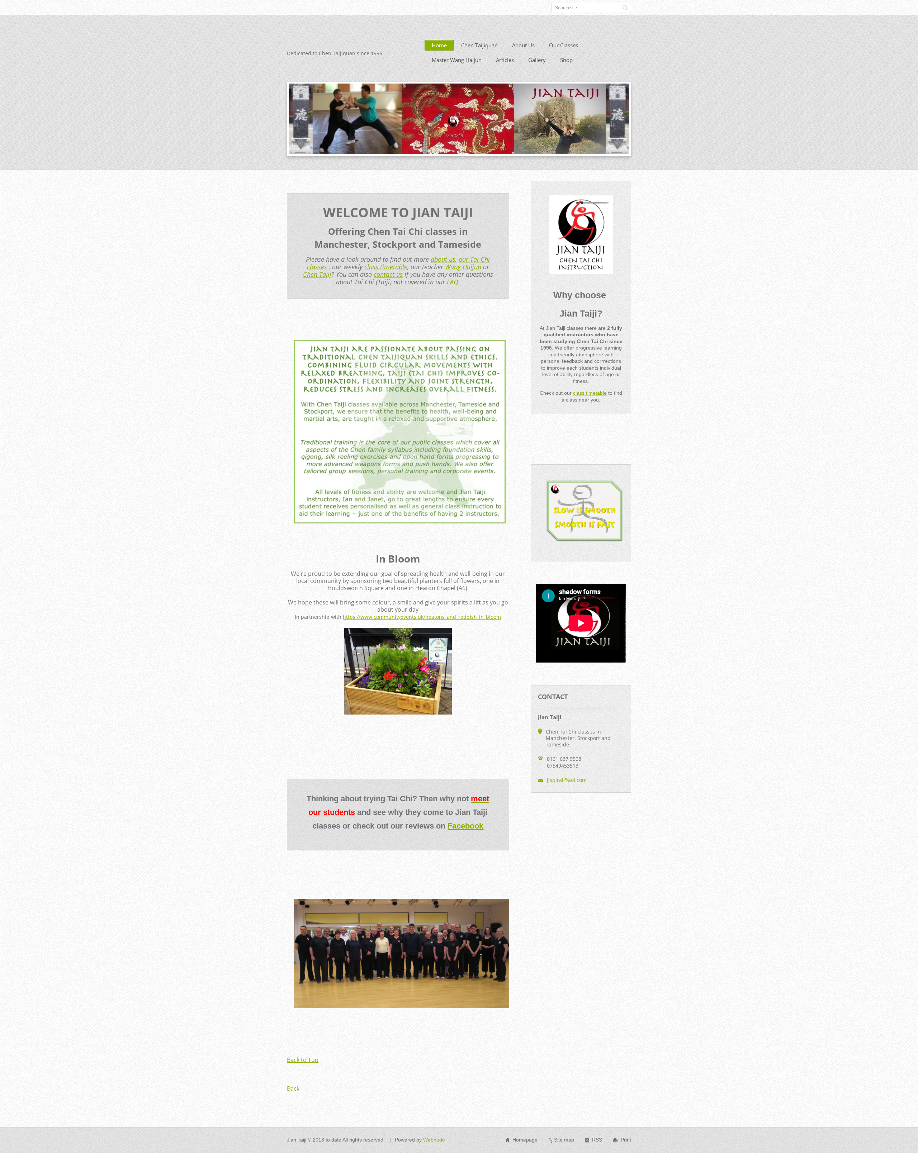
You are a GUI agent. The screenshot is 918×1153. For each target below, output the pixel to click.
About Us (523, 45)
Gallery (537, 59)
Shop (566, 59)
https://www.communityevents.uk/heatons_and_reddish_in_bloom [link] (422, 616)
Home (439, 45)
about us (443, 259)
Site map (564, 1140)
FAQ (452, 281)
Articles (505, 59)
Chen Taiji (317, 274)
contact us (388, 274)
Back (293, 1088)
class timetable (385, 266)
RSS (597, 1140)
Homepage (525, 1140)
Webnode (434, 1140)
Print (626, 1140)
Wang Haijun (463, 266)
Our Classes (563, 45)
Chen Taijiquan (479, 45)
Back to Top (302, 1060)
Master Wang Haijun (457, 59)
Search (625, 7)
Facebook (465, 825)
